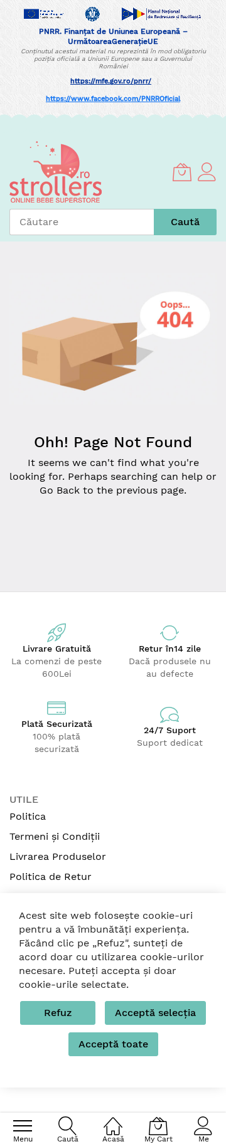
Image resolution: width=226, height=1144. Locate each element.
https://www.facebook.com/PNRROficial (113, 99)
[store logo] (55, 172)
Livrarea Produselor (57, 856)
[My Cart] (182, 172)
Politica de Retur (50, 876)
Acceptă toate (113, 1044)
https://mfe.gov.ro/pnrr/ (110, 81)
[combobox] (81, 222)
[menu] (22, 1125)
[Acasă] (113, 1119)
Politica (27, 816)
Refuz (58, 1013)
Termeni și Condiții (54, 836)
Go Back (60, 490)
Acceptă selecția (155, 1013)
